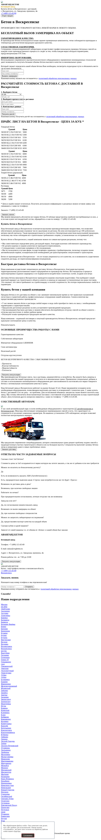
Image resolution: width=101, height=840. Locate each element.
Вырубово (5, 653)
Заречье (4, 695)
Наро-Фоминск (7, 779)
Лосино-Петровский (9, 746)
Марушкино (6, 763)
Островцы (5, 803)
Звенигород (6, 699)
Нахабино (5, 781)
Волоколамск (6, 646)
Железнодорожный (9, 686)
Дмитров (4, 668)
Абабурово (5, 609)
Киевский (5, 710)
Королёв (4, 726)
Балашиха (5, 620)
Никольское (6, 788)
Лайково (4, 737)
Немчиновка (6, 783)
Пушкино (5, 814)
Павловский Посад (9, 805)
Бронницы (5, 631)
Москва (4, 604)
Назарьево (5, 777)
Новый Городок (7, 790)
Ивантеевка (6, 704)
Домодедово (6, 673)
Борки (3, 626)
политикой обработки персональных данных (58, 78)
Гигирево (5, 655)
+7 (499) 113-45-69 (8, 13)
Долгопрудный (7, 671)
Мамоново (5, 759)
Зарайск (4, 693)
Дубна (3, 677)
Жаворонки (6, 684)
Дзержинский (7, 666)
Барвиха (4, 622)
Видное (4, 642)
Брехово (4, 629)
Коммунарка (6, 724)
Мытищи (5, 774)
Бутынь (4, 638)
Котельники (6, 728)
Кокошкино (6, 719)
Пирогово (5, 807)
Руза (3, 821)
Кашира (4, 708)
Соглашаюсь (27, 835)
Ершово (4, 682)
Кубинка (4, 735)
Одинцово (5, 794)
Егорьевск (5, 679)
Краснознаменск (8, 732)
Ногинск (4, 792)
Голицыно (5, 657)
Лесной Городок (8, 741)
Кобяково (5, 717)
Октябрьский (6, 796)
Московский (6, 770)
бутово (4, 635)
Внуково (4, 644)
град (3, 664)
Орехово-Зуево (7, 799)
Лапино (4, 739)
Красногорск (6, 730)
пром (3, 812)
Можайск (5, 765)
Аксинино (5, 611)
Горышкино (6, 662)
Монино (4, 768)
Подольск (5, 810)
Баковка (4, 618)
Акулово (4, 613)
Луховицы (5, 748)
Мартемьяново (7, 761)
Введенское (6, 640)
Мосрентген (6, 772)
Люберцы (5, 752)
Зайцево (4, 690)
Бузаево (4, 633)
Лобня (3, 743)
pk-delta (4, 607)
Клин (3, 715)
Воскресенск (6, 573)
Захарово (5, 697)
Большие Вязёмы (8, 624)
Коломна (4, 721)
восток (4, 651)
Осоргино (5, 801)
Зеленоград (5, 702)
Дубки (3, 675)
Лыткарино (6, 750)
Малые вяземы (7, 757)
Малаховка (5, 754)
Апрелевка (5, 615)
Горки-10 (5, 660)
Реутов (4, 818)
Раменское (5, 816)
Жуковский (5, 688)
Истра (3, 706)
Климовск (5, 713)
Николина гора (7, 785)
